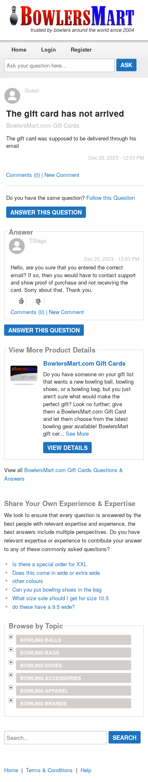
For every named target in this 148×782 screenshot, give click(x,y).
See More (77, 433)
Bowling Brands (43, 703)
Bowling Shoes (41, 665)
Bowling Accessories (50, 678)
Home (19, 49)
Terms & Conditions (49, 770)
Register (81, 49)
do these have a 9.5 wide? (43, 606)
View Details (67, 447)
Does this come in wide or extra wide (56, 572)
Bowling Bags (39, 652)
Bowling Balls (40, 640)
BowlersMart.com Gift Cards (84, 363)
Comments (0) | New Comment (42, 175)
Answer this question (46, 212)
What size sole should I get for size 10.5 (60, 598)
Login (48, 49)
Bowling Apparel (44, 690)
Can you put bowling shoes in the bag (57, 589)
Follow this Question (110, 197)
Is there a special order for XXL (49, 564)
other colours (27, 581)
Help (86, 770)
